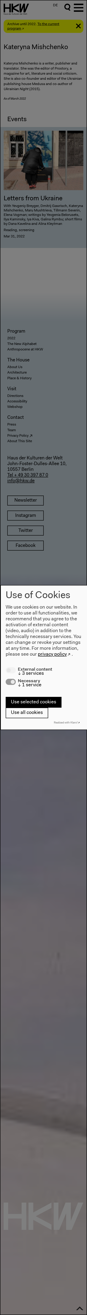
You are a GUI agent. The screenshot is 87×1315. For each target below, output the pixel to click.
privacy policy (52, 654)
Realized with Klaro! (66, 722)
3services (31, 673)
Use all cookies (27, 712)
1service (29, 685)
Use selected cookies (33, 702)
